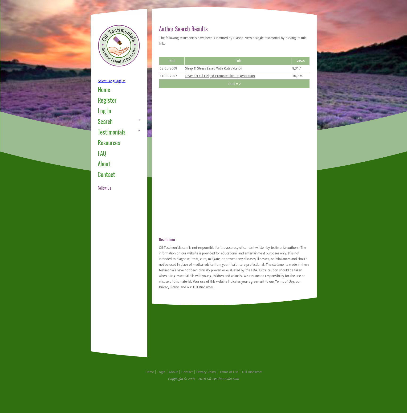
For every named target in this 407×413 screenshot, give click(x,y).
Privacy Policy (169, 287)
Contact (106, 174)
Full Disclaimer (203, 287)
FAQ (102, 153)
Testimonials (112, 132)
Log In (104, 111)
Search (105, 121)
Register (107, 100)
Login (161, 372)
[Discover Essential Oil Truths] (119, 66)
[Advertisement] (116, 276)
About (104, 164)
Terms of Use (284, 281)
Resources (109, 142)
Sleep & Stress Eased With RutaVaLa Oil (213, 68)
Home (104, 89)
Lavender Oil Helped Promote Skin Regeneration (220, 76)
